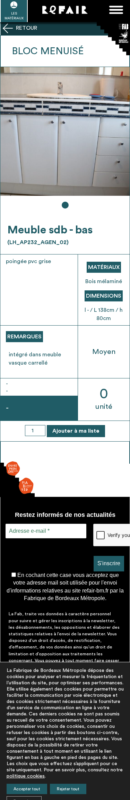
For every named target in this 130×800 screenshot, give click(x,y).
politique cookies (26, 776)
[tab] (65, 205)
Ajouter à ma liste (75, 431)
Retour (26, 28)
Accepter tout (27, 789)
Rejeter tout (68, 789)
